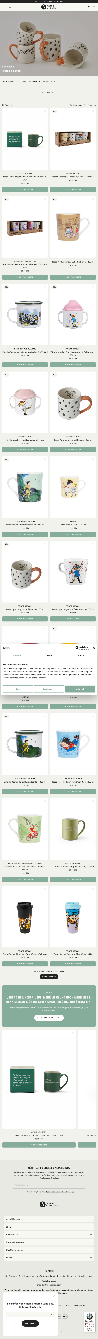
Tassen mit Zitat (49, 92)
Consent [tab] (17, 655)
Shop (12, 81)
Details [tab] (49, 655)
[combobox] (30, 1314)
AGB (68, 1305)
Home (4, 81)
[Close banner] (94, 648)
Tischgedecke (34, 81)
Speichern (30, 1323)
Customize (47, 689)
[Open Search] (11, 7)
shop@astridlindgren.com (49, 1284)
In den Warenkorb (25, 189)
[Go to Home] (49, 6)
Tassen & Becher (49, 81)
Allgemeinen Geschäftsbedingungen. (60, 1192)
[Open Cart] (92, 7)
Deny (18, 689)
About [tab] (81, 655)
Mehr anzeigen (49, 976)
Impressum (79, 1305)
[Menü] (93, 1313)
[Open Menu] (4, 7)
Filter (90, 105)
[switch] (89, 1329)
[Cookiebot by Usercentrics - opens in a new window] (77, 648)
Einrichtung (21, 81)
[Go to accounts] (88, 7)
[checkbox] (24, 1192)
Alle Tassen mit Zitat (49, 1018)
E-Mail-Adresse (49, 1281)
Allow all (80, 689)
